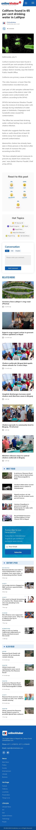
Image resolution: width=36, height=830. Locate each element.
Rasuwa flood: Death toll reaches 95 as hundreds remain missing (11, 655)
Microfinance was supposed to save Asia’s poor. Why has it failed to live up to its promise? (12, 617)
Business (4, 777)
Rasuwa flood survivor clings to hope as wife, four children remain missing (13, 698)
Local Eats (5, 792)
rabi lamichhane (24, 236)
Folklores (5, 789)
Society (4, 768)
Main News (5, 762)
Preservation (6, 795)
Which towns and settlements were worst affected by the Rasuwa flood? (11, 669)
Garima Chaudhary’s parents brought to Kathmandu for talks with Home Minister (23, 507)
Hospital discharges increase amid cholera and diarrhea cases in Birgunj (17, 395)
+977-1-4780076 (12, 744)
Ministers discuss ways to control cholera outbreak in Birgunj (15, 457)
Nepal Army (11, 236)
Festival (4, 786)
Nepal (26, 226)
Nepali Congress (14, 226)
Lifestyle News (6, 807)
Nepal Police (18, 229)
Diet (3, 813)
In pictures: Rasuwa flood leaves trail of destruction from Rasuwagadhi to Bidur (23, 475)
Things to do (6, 798)
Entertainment (6, 771)
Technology (5, 819)
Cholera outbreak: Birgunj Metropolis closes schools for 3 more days (17, 364)
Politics (4, 765)
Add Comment (13, 268)
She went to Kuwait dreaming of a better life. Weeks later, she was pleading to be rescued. (13, 601)
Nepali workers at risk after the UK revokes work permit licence (24, 496)
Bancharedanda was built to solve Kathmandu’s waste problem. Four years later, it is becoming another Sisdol (12, 572)
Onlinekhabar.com (7, 740)
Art (3, 810)
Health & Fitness (7, 816)
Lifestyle (4, 774)
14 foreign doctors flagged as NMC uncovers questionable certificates (13, 587)
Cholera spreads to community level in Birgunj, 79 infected (18, 426)
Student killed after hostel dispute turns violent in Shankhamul (23, 486)
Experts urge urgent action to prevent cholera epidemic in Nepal (17, 333)
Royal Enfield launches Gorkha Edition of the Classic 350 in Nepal (22, 517)
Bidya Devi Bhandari (19, 232)
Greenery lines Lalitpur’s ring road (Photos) (16, 303)
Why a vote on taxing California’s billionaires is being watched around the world (11, 633)
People (4, 822)
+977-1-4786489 (24, 744)
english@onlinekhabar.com (15, 748)
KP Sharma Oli (19, 223)
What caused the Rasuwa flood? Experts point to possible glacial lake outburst (12, 712)
